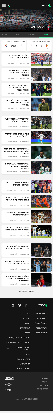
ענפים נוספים (41, 333)
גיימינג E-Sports (23, 359)
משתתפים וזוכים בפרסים (23, 348)
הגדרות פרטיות (42, 389)
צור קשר (45, 382)
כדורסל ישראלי (41, 323)
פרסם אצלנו (43, 378)
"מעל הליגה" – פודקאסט (19, 338)
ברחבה (27, 333)
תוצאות (27, 323)
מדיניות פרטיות (23, 369)
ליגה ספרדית (39, 29)
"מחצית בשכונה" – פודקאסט (18, 342)
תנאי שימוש (25, 364)
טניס (28, 354)
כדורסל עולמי (41, 328)
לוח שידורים (25, 328)
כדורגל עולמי (42, 318)
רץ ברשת (26, 318)
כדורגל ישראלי (41, 313)
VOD (28, 313)
